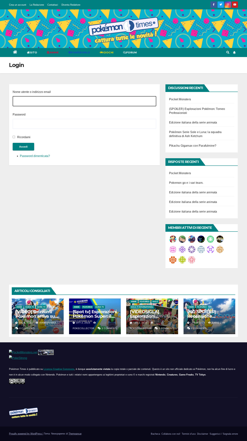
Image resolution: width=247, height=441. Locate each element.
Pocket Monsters (180, 99)
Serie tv (41, 307)
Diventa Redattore (70, 4)
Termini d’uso (188, 433)
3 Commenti (109, 328)
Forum (131, 52)
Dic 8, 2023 (26, 323)
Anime (19, 307)
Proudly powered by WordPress (26, 433)
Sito (33, 52)
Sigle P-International (142, 307)
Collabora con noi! (170, 433)
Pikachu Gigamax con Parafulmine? (192, 145)
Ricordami (23, 137)
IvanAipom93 (47, 323)
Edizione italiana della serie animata (193, 122)
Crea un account (17, 4)
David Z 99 (218, 323)
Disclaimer (202, 433)
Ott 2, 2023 (83, 323)
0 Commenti (27, 328)
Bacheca (155, 433)
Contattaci (52, 4)
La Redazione (37, 4)
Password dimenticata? (35, 156)
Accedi (23, 146)
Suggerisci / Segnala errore (223, 433)
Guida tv (29, 307)
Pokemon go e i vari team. (186, 182)
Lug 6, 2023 (198, 323)
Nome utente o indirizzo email (32, 91)
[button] (227, 52)
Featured (87, 307)
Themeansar (75, 433)
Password (19, 114)
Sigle (155, 302)
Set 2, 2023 (140, 323)
